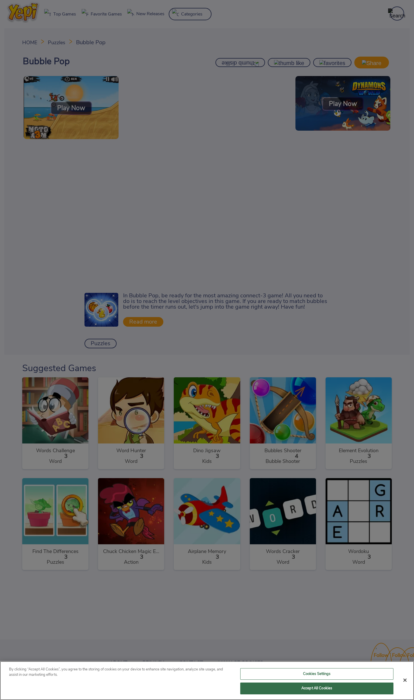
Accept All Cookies (316, 688)
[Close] (405, 680)
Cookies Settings (317, 674)
